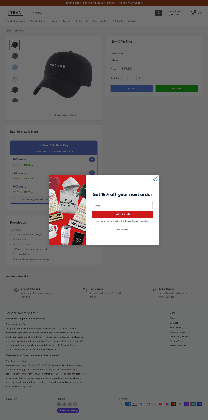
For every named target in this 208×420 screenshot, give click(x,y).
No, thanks (122, 229)
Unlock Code (122, 214)
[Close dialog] (155, 178)
